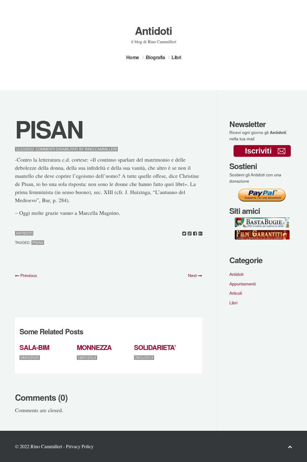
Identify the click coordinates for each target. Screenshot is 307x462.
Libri (176, 57)
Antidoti (153, 30)
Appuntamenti (242, 283)
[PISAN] (184, 233)
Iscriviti (258, 150)
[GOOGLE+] (200, 233)
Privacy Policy (80, 446)
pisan (37, 243)
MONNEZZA (94, 347)
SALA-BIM (34, 347)
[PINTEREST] (190, 233)
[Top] (290, 446)
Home (132, 57)
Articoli (235, 293)
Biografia (155, 57)
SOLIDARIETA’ (155, 347)
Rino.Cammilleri (101, 149)
